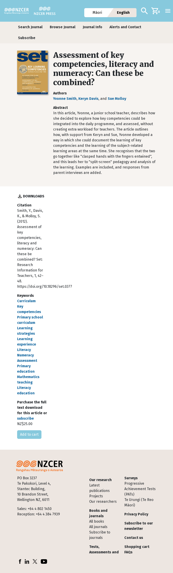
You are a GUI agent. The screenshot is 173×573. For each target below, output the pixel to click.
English (123, 12)
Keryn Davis (88, 98)
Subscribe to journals (99, 535)
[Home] (18, 11)
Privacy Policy (136, 514)
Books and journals (98, 513)
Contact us (133, 538)
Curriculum (26, 301)
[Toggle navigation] (168, 11)
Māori (97, 12)
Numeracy (25, 355)
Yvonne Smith (65, 98)
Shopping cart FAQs (136, 549)
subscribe (25, 418)
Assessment (27, 360)
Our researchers (103, 501)
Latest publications (99, 488)
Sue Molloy (117, 98)
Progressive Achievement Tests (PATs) (140, 488)
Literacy (24, 350)
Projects (96, 496)
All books (96, 521)
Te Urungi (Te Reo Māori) (138, 502)
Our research (100, 480)
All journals (98, 527)
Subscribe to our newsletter (138, 526)
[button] (30, 27)
